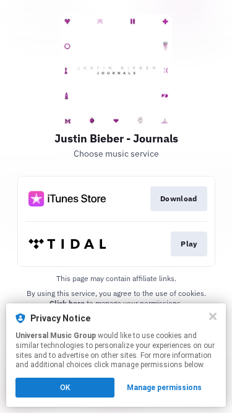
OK (65, 387)
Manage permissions (164, 387)
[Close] (213, 316)
